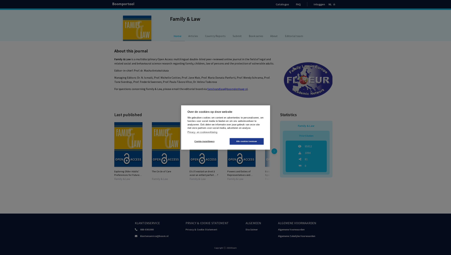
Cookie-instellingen (204, 141)
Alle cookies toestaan (246, 141)
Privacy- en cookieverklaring (202, 132)
